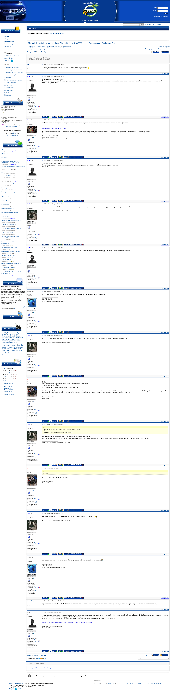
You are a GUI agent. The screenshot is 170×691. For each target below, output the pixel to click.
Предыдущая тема (150, 49)
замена (19, 341)
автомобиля (19, 337)
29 (3, 380)
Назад (29, 52)
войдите (14, 133)
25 (10, 255)
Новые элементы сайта (7, 247)
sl (99, 683)
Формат (4, 337)
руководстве (11, 347)
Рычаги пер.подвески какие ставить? (10, 228)
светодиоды (19, 347)
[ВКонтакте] (37, 658)
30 (5, 380)
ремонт (8, 345)
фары (20, 350)
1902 (35, 409)
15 (3, 376)
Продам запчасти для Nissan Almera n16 (11, 220)
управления (14, 350)
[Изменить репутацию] (39, 106)
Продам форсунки (6, 196)
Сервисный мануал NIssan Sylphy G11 (10, 251)
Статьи (6, 49)
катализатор (13, 342)
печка (3, 345)
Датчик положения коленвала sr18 (9, 212)
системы (9, 348)
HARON (159, 683)
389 (13, 162)
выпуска (4, 339)
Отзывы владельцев (11, 44)
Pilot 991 (138, 683)
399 (34, 145)
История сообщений (12, 126)
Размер (16, 334)
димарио (14, 185)
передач (20, 344)
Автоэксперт (8, 85)
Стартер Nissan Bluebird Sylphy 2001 (10, 263)
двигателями (12, 341)
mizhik (130, 683)
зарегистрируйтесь (12, 135)
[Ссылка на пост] (42, 64)
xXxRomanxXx (14, 155)
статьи (16, 55)
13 (6, 168)
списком (13, 49)
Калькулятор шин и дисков (13, 80)
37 (35, 108)
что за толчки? (5, 216)
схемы (19, 348)
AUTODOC (13, 169)
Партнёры (7, 77)
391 (17, 162)
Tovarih (155, 683)
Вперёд (43, 52)
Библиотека (8, 46)
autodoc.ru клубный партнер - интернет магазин (13, 166)
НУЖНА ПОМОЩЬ (6, 267)
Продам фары (4, 153)
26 (11, 255)
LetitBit (4, 333)
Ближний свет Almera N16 (7, 224)
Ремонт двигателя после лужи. (9, 192)
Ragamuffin (13, 150)
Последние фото (10, 72)
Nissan (9, 333)
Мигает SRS (4, 157)
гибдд (9, 339)
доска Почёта (8, 58)
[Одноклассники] (41, 658)
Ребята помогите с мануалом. (8, 180)
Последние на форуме (11, 67)
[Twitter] (39, 658)
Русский (12, 336)
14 (8, 168)
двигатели (5, 341)
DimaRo (12, 239)
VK (21, 689)
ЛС (14, 308)
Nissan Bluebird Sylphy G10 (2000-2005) (70, 43)
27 (13, 255)
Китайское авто (9, 87)
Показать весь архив (9, 394)
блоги (11, 55)
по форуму (158, 24)
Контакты (7, 95)
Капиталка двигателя (6, 208)
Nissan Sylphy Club (36, 43)
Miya (114, 683)
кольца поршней (5, 204)
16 (5, 376)
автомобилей (11, 337)
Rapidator (19, 333)
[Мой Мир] (43, 658)
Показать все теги (7, 355)
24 (35, 148)
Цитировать (165, 73)
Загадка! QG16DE (5, 200)
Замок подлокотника (6, 188)
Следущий (22, 307)
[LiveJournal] (45, 658)
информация (6, 342)
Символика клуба (10, 75)
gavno (13, 253)
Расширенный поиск (149, 24)
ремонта (13, 345)
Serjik (12, 245)
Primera (14, 333)
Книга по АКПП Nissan (7, 176)
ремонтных (20, 345)
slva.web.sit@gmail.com (56, 33)
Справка (7, 92)
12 (5, 168)
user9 (12, 265)
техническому (6, 350)
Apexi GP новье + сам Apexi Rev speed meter (43, 668)
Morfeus (142, 683)
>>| (15, 149)
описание (14, 344)
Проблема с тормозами (7, 149)
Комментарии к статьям (13, 70)
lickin (149, 683)
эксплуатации (6, 352)
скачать (15, 348)
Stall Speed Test (108, 43)
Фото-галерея (9, 41)
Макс (13, 257)
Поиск (6, 55)
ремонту (4, 347)
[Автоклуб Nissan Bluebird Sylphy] (90, 10)
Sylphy (4, 334)
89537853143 (13, 173)
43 (36, 150)
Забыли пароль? (164, 16)
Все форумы (31, 46)
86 (34, 320)
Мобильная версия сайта (16, 683)
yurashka (146, 683)
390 (15, 162)
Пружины (3, 255)
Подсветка (10, 334)
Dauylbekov (13, 177)
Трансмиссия (94, 43)
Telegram (7, 60)
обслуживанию (6, 344)
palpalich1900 (13, 197)
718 (36, 412)
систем (4, 348)
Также (18, 336)
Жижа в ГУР (4, 232)
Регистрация (157, 16)
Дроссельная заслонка (6, 171)
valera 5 (11, 159)
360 (36, 413)
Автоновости (8, 90)
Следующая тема (163, 49)
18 (9, 376)
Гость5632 (12, 222)
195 (34, 233)
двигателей (15, 339)
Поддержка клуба (10, 82)
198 (34, 105)
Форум (6, 39)
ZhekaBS (126, 683)
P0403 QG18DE (5, 259)
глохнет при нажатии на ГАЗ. (8, 184)
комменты (20, 72)
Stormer (133, 683)
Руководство (5, 336)
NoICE (109, 683)
